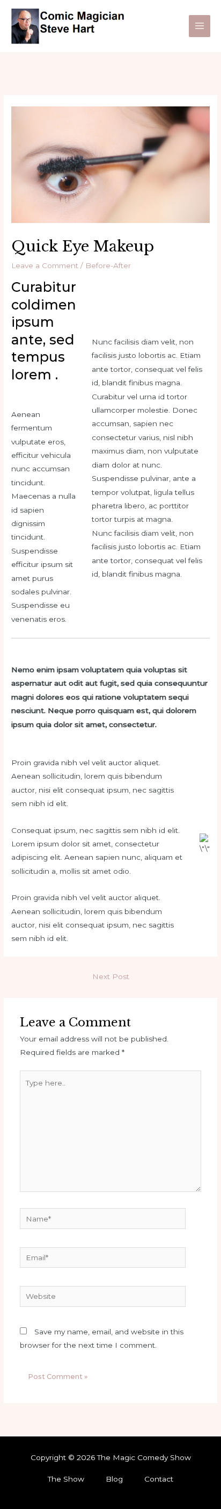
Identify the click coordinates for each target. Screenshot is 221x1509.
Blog (114, 1479)
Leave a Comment (44, 265)
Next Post (110, 976)
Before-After (108, 265)
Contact (158, 1479)
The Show (66, 1479)
